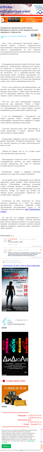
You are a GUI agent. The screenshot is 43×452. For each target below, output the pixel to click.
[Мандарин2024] (22, 22)
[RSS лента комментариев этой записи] (12, 235)
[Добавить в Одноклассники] (39, 35)
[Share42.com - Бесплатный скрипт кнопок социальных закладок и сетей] (39, 38)
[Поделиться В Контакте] (32, 35)
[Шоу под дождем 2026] (15, 311)
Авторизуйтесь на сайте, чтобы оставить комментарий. (21, 265)
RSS (21, 450)
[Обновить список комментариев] (14, 235)
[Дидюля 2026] (15, 375)
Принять (6, 446)
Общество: (4, 36)
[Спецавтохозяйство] (15, 407)
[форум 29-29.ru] (15, 328)
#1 (8, 250)
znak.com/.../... (11, 244)
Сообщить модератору (36, 246)
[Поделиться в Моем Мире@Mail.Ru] (35, 35)
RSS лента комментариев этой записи (13, 262)
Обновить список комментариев (11, 260)
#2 (8, 239)
